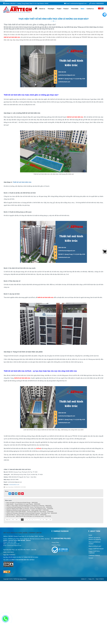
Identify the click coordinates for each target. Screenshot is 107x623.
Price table (74, 8)
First (13, 519)
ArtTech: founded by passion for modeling (95, 538)
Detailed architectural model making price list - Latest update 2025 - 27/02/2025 (27, 510)
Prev (16, 519)
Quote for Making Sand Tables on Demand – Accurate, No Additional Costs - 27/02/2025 (29, 508)
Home (90, 535)
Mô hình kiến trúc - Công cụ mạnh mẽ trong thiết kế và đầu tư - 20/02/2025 (26, 514)
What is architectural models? (94, 542)
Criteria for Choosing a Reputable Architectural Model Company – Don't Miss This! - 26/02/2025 (31, 513)
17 (40, 519)
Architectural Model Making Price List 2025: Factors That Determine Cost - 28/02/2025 (29, 507)
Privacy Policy (55, 542)
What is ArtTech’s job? (95, 546)
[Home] (17, 9)
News (82, 8)
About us (42, 8)
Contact (91, 558)
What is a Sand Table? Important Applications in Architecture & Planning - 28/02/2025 (28, 505)
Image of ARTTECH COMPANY (94, 552)
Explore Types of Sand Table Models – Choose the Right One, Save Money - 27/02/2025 (29, 511)
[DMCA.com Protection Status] (8, 562)
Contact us (90, 8)
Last (50, 519)
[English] (102, 8)
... (37, 519)
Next (46, 519)
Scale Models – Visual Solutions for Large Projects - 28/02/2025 (23, 504)
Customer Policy (56, 545)
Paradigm (51, 8)
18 (43, 519)
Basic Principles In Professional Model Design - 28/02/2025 (22, 502)
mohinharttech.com (14, 484)
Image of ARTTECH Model (96, 549)
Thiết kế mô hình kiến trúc (22, 182)
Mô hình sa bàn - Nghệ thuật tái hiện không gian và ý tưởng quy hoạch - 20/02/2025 (28, 516)
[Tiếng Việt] (99, 8)
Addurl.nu (2, 1)
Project (59, 8)
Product (65, 8)
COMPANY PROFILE (94, 555)
